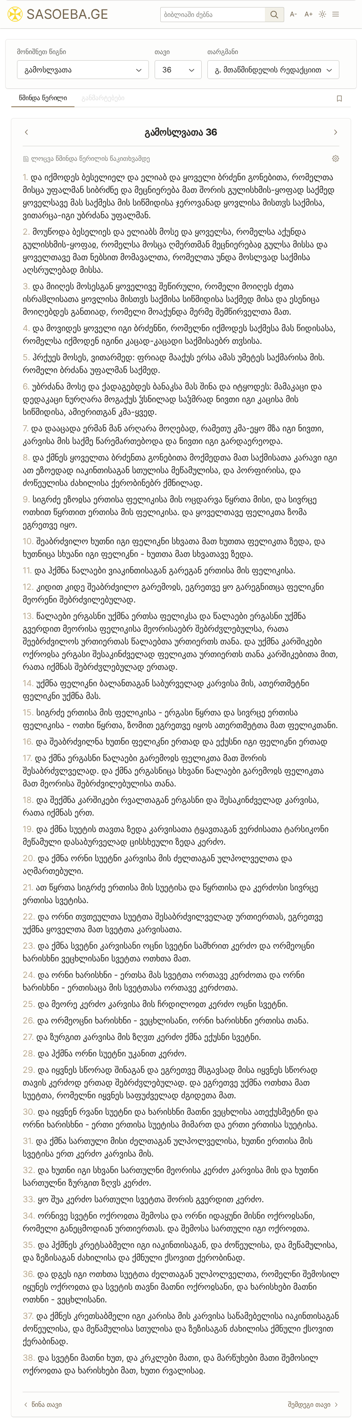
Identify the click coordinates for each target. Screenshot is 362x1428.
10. (28, 541)
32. (29, 1170)
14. (28, 683)
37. (28, 1316)
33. (29, 1199)
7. (26, 428)
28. (29, 1053)
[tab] (42, 97)
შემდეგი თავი (309, 1404)
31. (28, 1141)
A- (293, 14)
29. (29, 1070)
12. (28, 587)
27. (28, 1037)
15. (28, 712)
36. (29, 1274)
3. (26, 286)
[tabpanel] (181, 768)
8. (26, 457)
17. (28, 758)
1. (25, 177)
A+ (308, 14)
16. (28, 741)
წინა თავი (47, 1404)
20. (29, 858)
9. (26, 499)
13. (28, 616)
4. (26, 328)
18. (28, 800)
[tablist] (181, 97)
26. (29, 1020)
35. (29, 1245)
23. (29, 946)
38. (29, 1358)
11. (27, 570)
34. (29, 1216)
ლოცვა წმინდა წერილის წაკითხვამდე (90, 158)
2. (26, 232)
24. (29, 975)
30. (29, 1112)
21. (28, 887)
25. (29, 1004)
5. (26, 357)
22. (29, 916)
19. (28, 829)
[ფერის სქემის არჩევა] (322, 14)
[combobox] (83, 69)
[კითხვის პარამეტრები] (335, 158)
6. (26, 386)
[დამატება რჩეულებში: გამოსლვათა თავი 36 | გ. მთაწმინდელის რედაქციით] (339, 98)
